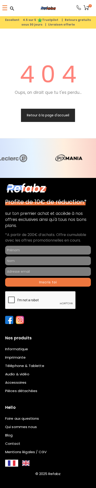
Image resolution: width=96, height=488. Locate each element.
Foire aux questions (22, 457)
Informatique (16, 388)
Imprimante (15, 396)
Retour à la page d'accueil (48, 154)
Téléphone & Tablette (24, 405)
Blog (9, 474)
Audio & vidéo (17, 413)
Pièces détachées (21, 430)
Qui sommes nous (21, 466)
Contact (12, 483)
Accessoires (16, 421)
